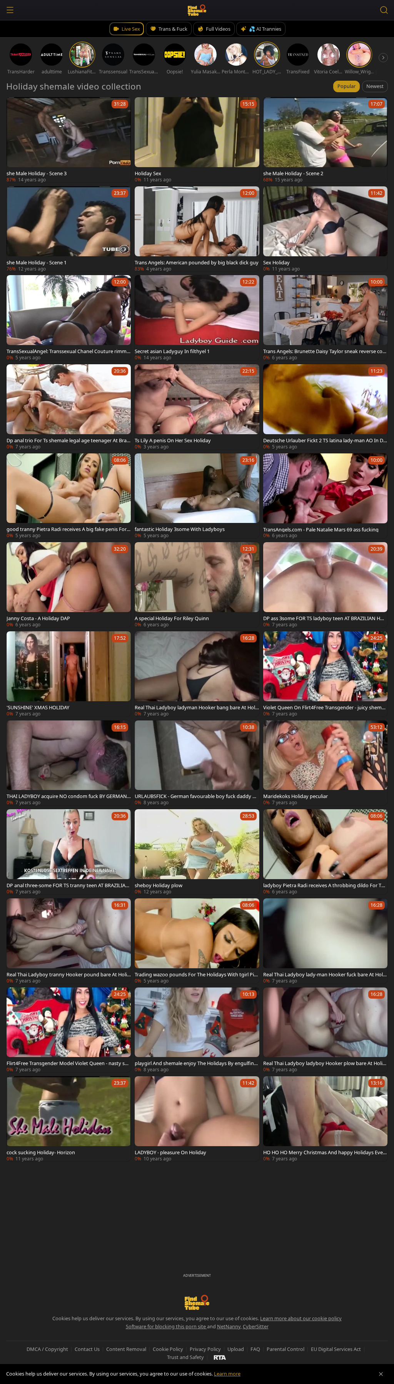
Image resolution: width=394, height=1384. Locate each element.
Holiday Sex (148, 173)
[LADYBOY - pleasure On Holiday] (197, 1119)
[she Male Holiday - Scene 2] (325, 140)
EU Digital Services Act (336, 1349)
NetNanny (228, 1326)
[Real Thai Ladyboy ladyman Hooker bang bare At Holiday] (197, 674)
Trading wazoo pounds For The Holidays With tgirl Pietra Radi (197, 974)
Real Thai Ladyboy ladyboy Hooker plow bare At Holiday (324, 1063)
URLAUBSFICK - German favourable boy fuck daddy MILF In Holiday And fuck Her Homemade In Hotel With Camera (197, 796)
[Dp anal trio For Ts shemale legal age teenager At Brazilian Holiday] (69, 407)
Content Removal (126, 1349)
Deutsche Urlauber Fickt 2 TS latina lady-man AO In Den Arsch (324, 440)
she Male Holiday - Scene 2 (293, 173)
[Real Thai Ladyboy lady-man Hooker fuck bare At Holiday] (325, 941)
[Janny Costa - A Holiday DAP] (69, 584)
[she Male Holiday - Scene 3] (69, 140)
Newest (375, 86)
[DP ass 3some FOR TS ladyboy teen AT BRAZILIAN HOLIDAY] (325, 584)
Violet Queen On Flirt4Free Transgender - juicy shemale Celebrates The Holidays (324, 707)
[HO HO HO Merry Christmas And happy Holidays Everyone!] (325, 1119)
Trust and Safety (185, 1357)
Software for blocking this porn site (166, 1326)
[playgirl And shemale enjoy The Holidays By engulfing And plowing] (197, 1030)
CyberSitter (256, 1326)
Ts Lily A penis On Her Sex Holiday (173, 440)
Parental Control (285, 1349)
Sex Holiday (276, 262)
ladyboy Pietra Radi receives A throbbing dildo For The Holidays (325, 885)
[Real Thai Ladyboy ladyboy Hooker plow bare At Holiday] (325, 1030)
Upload (235, 1349)
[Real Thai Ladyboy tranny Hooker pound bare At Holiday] (69, 941)
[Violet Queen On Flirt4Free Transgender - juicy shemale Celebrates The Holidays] (325, 674)
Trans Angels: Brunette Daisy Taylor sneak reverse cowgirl (324, 351)
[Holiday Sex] (197, 140)
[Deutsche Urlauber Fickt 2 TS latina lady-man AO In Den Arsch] (325, 407)
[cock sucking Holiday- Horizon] (69, 1119)
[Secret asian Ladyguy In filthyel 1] (197, 317)
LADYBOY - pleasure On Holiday (170, 1152)
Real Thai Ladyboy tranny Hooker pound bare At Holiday (68, 974)
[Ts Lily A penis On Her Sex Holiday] (197, 407)
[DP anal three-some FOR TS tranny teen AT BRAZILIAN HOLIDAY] (69, 851)
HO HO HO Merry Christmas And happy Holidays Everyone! (325, 1152)
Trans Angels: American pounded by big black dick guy (197, 262)
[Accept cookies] (381, 1374)
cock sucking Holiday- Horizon (41, 1152)
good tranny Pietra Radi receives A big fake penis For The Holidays (68, 529)
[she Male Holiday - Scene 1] (69, 229)
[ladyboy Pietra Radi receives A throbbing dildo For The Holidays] (325, 851)
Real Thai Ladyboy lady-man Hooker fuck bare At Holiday (325, 974)
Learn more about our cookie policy (301, 1318)
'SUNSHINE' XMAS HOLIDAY (38, 707)
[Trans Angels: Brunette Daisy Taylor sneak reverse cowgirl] (325, 317)
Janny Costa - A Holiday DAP (38, 618)
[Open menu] (10, 10)
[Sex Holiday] (325, 229)
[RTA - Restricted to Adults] (220, 1357)
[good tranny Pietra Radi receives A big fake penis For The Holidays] (69, 496)
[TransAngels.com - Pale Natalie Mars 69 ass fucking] (325, 496)
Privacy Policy (205, 1349)
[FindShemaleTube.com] (197, 10)
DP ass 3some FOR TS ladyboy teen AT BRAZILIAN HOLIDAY (325, 618)
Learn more (227, 1373)
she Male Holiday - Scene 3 (37, 173)
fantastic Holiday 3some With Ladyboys (180, 529)
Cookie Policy (168, 1349)
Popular (346, 86)
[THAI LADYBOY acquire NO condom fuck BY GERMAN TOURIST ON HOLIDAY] (69, 763)
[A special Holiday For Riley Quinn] (197, 584)
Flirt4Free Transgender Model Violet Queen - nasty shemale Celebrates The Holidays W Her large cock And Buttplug (68, 1063)
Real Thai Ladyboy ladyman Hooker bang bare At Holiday (195, 707)
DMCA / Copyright (47, 1349)
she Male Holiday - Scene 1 (37, 262)
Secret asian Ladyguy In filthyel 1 (172, 351)
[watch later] (16, 106)
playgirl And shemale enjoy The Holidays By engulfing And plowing (196, 1063)
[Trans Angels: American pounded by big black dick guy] (197, 229)
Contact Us (87, 1349)
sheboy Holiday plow (158, 885)
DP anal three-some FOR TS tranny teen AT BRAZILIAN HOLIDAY (68, 885)
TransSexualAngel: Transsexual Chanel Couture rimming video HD (69, 351)
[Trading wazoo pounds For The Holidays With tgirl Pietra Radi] (197, 941)
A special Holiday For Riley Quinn (172, 618)
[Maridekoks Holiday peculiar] (325, 763)
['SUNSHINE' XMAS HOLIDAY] (69, 674)
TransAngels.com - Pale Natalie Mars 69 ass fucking (321, 529)
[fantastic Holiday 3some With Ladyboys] (197, 496)
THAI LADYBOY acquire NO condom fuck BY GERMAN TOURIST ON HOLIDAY (69, 796)
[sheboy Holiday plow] (197, 851)
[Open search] (384, 10)
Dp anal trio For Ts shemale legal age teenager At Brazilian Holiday (68, 440)
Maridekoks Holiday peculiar (295, 796)
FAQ (255, 1349)
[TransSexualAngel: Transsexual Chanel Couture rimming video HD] (69, 317)
